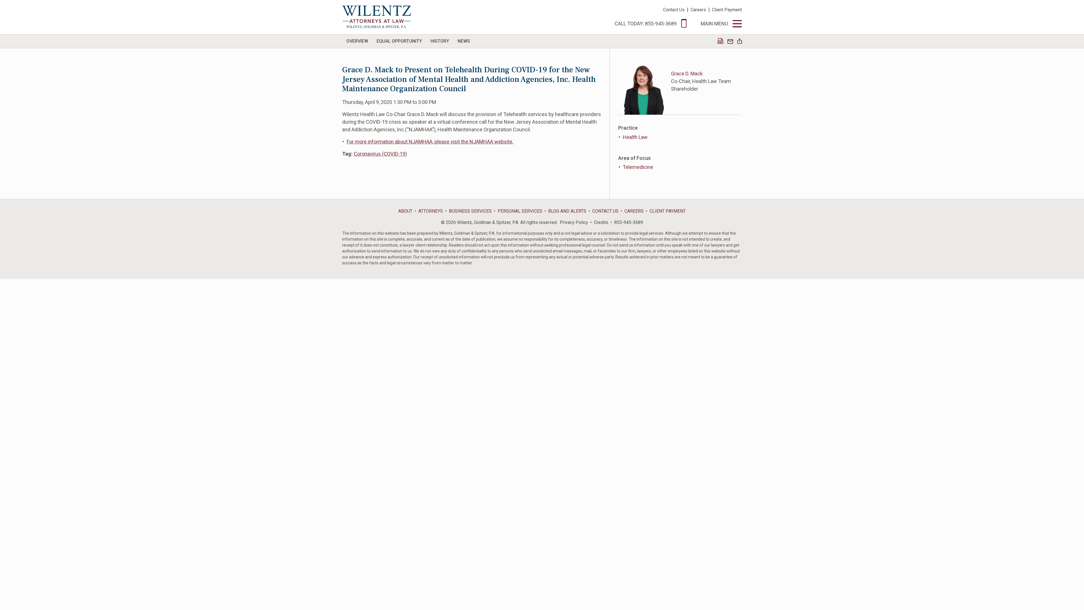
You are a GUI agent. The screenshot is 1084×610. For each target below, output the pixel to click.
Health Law (635, 137)
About (405, 211)
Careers (698, 9)
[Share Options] (739, 41)
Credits (601, 222)
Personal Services (520, 211)
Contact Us (674, 9)
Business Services (470, 211)
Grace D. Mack (687, 74)
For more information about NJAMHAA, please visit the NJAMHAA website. (430, 142)
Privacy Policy (574, 222)
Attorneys (430, 211)
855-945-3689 (628, 222)
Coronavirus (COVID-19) (380, 154)
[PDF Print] (720, 41)
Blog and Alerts (567, 211)
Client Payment (727, 9)
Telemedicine (638, 167)
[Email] (730, 41)
